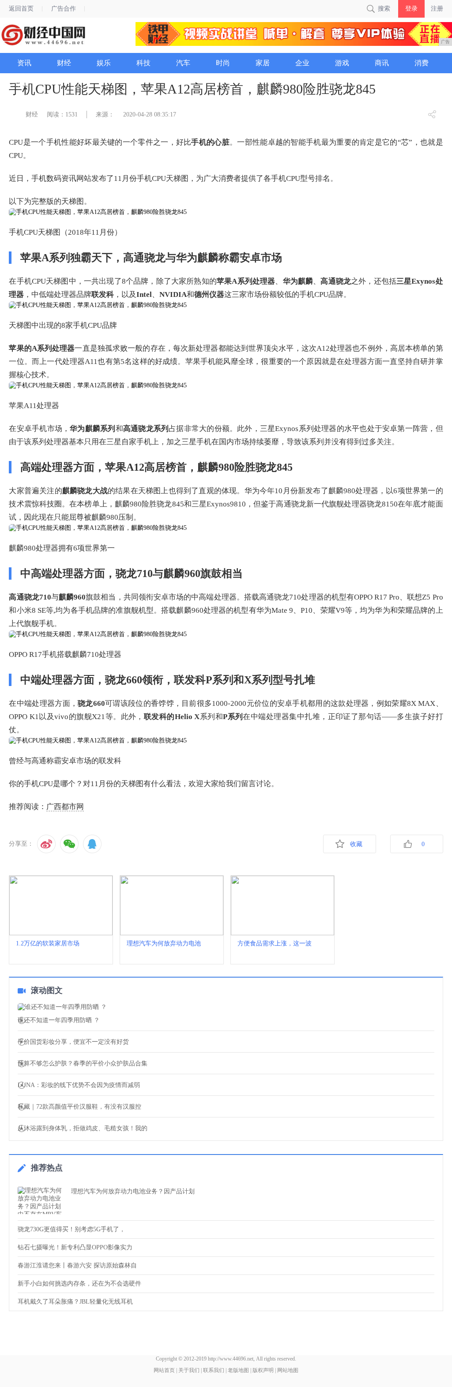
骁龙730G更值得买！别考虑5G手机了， (71, 1229)
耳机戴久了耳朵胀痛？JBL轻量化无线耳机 (75, 1301)
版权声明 (263, 1370)
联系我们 (213, 1370)
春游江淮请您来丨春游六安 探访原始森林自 (77, 1265)
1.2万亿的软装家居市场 (47, 943)
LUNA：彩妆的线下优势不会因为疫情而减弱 (79, 1085)
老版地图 (238, 1370)
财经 (32, 114)
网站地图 (287, 1370)
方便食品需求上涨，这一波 (274, 943)
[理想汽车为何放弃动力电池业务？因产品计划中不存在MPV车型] (42, 1200)
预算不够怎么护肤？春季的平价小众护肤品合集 (82, 1064)
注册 (437, 8)
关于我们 (189, 1370)
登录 (411, 8)
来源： (105, 114)
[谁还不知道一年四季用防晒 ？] (226, 1007)
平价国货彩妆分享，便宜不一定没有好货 (73, 1042)
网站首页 (164, 1370)
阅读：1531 (62, 114)
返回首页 (21, 8)
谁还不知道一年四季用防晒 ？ (59, 1020)
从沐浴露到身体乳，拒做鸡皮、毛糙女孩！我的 (82, 1128)
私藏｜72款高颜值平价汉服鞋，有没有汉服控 (79, 1107)
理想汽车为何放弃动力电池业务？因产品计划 (133, 1191)
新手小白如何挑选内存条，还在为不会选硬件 (79, 1283)
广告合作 (63, 8)
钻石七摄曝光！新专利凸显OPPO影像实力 (75, 1247)
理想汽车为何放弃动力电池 (164, 943)
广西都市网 (65, 806)
